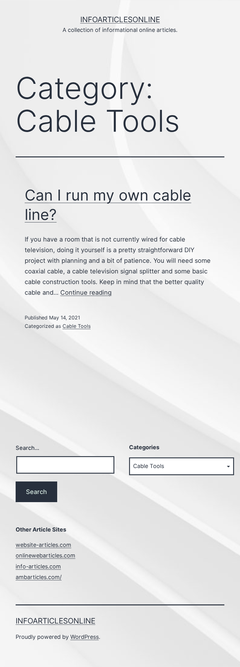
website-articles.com (43, 545)
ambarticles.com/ (39, 577)
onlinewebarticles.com (45, 555)
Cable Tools (76, 326)
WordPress (84, 637)
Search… (27, 448)
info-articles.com (38, 566)
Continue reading (86, 292)
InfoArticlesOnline (120, 19)
